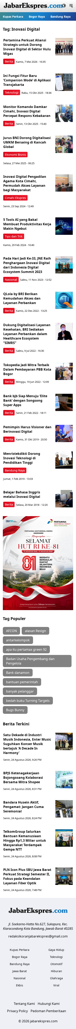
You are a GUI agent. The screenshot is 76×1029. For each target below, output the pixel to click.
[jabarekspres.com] (33, 6)
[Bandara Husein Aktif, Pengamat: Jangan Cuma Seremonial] (64, 809)
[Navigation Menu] (71, 6)
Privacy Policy (17, 1011)
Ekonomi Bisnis (15, 154)
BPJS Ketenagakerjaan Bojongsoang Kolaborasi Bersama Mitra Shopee (23, 777)
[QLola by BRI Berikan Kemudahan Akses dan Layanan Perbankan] (64, 300)
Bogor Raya (37, 16)
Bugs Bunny (15, 710)
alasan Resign (35, 631)
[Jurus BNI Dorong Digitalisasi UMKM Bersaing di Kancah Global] (64, 144)
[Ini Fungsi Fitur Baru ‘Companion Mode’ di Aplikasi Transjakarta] (64, 82)
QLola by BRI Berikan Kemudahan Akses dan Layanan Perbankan (22, 298)
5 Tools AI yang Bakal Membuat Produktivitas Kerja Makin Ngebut (27, 224)
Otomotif (56, 964)
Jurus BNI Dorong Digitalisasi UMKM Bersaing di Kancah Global (27, 142)
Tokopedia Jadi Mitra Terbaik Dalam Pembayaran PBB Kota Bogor (27, 369)
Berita (9, 61)
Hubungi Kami (49, 1003)
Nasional (11, 280)
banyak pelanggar (20, 691)
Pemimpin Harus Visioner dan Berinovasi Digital (27, 429)
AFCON (11, 631)
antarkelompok (18, 640)
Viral (56, 985)
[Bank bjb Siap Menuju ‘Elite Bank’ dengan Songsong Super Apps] (64, 402)
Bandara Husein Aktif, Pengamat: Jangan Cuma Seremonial (23, 806)
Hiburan (56, 971)
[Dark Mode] (64, 6)
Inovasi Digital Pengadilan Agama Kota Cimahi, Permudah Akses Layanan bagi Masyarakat (24, 183)
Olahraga (56, 978)
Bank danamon (17, 672)
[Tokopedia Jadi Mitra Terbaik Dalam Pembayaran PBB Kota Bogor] (64, 371)
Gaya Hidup (56, 950)
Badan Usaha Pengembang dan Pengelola (30, 661)
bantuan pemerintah (22, 682)
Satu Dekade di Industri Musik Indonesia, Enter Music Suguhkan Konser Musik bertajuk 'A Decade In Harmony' (27, 744)
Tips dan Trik (13, 236)
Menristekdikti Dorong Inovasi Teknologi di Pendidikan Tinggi (21, 458)
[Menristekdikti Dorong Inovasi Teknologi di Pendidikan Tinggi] (64, 460)
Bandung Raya (60, 16)
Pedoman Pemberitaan (48, 1011)
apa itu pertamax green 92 (26, 649)
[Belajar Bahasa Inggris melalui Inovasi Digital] (64, 498)
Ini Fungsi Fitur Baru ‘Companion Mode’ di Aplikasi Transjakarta (27, 80)
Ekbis (19, 985)
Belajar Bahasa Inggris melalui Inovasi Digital (21, 494)
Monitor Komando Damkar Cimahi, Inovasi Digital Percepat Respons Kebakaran (26, 111)
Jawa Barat (19, 971)
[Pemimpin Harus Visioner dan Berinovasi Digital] (64, 433)
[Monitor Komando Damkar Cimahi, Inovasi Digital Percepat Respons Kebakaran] (64, 113)
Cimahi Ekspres (15, 198)
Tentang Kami (24, 1003)
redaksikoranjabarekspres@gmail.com (38, 936)
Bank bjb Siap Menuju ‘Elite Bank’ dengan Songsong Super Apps (25, 400)
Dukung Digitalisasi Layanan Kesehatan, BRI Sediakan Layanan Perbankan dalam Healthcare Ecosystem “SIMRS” (26, 334)
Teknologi (11, 92)
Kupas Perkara (13, 16)
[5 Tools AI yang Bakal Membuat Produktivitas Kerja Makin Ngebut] (64, 226)
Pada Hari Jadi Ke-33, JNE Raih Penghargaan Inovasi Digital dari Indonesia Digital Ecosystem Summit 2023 (27, 265)
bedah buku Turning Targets (28, 700)
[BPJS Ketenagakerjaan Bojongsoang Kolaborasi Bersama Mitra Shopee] (64, 779)
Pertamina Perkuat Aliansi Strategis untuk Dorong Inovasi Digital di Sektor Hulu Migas (27, 47)
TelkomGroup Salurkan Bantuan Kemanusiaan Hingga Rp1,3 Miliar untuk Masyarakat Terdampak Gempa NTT (24, 840)
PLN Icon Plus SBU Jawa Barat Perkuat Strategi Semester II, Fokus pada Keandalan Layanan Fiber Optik (27, 876)
